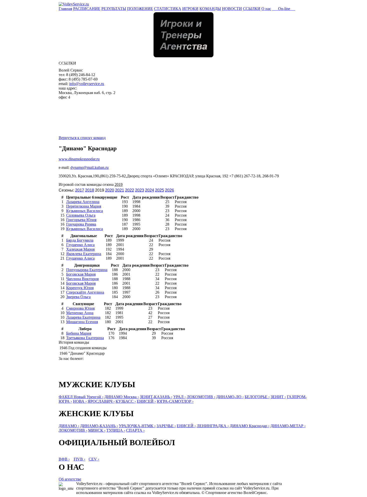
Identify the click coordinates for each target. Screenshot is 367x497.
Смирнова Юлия (80, 308)
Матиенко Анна (79, 313)
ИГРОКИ (190, 9)
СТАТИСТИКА (167, 9)
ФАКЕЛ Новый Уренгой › (81, 397)
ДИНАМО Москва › (121, 397)
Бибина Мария (78, 333)
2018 (89, 190)
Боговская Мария (81, 274)
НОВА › (80, 401)
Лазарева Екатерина (83, 317)
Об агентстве (70, 479)
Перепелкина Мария (83, 206)
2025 (159, 190)
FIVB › (79, 459)
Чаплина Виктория (82, 279)
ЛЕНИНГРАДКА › (213, 426)
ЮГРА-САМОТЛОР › (175, 401)
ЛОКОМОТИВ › (201, 397)
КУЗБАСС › (126, 401)
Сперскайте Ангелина (85, 292)
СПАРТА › (135, 430)
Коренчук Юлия (80, 288)
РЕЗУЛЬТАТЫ (113, 9)
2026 (169, 190)
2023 (139, 190)
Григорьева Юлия (81, 220)
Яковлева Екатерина (83, 254)
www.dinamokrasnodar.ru (79, 159)
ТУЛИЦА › (115, 430)
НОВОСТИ (232, 9)
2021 (119, 190)
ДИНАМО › (69, 426)
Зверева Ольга (78, 297)
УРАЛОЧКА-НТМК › (137, 426)
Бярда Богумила (79, 240)
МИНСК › (96, 430)
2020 (109, 190)
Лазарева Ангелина (82, 202)
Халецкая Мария (80, 249)
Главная (65, 9)
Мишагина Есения (82, 322)
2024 (149, 190)
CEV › (94, 459)
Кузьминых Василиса (84, 211)
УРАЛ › (179, 397)
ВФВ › (64, 459)
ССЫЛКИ (251, 9)
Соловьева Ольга (80, 215)
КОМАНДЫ (210, 9)
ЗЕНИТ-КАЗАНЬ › (156, 397)
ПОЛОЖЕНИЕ (140, 9)
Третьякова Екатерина (85, 338)
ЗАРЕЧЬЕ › (166, 426)
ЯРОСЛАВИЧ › (101, 401)
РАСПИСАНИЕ (86, 9)
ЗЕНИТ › (278, 397)
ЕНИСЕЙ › (146, 401)
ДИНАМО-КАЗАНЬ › (99, 426)
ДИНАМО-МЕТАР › (288, 426)
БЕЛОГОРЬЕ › (257, 397)
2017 (79, 190)
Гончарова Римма (81, 224)
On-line (283, 9)
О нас (266, 9)
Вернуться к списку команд (82, 138)
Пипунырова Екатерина (86, 270)
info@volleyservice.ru (86, 84)
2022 (129, 190)
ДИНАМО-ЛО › (230, 397)
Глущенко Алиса (80, 245)
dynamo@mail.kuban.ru (89, 167)
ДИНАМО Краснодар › (249, 426)
